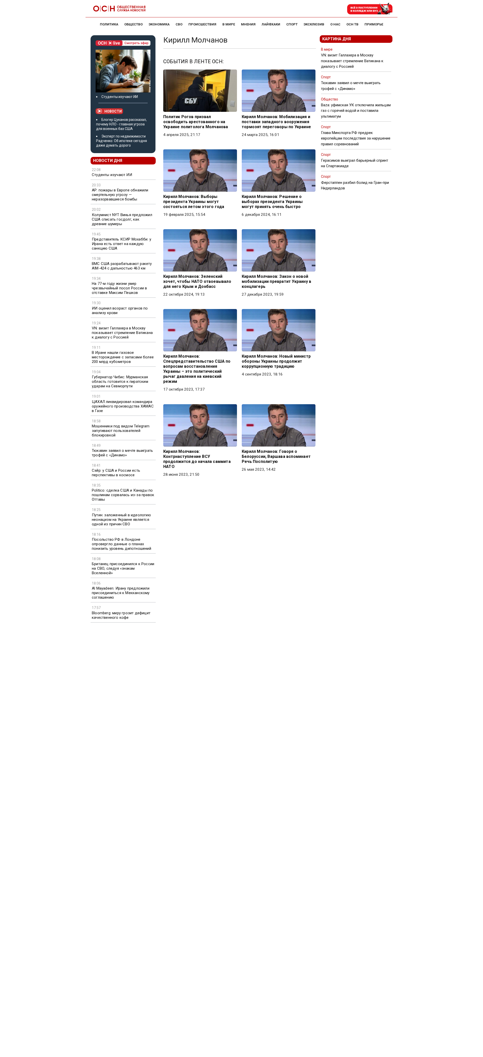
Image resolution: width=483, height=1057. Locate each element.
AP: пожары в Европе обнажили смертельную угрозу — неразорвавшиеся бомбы (120, 194)
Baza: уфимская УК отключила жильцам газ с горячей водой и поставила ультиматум (356, 110)
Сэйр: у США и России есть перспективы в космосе (116, 472)
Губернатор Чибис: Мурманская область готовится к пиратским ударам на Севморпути (120, 381)
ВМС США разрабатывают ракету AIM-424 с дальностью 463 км (122, 265)
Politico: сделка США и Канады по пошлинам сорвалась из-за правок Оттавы (123, 495)
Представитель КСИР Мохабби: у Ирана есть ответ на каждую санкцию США (121, 244)
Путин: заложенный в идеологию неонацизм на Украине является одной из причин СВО (121, 519)
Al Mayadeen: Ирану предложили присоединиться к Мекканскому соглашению (121, 593)
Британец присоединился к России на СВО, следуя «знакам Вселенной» (123, 568)
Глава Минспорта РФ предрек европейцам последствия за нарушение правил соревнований (355, 138)
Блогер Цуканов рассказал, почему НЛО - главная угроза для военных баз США (121, 124)
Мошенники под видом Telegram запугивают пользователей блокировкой (121, 430)
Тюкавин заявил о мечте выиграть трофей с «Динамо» (122, 452)
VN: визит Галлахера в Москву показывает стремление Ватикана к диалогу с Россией (122, 332)
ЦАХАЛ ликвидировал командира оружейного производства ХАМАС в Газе (123, 406)
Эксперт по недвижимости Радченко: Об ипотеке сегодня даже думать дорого (121, 140)
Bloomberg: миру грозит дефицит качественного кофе (121, 615)
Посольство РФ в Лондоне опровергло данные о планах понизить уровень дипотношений (121, 544)
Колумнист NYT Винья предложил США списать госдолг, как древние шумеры (122, 219)
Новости (113, 111)
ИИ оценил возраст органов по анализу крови (120, 310)
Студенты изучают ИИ (119, 97)
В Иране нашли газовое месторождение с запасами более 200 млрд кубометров (123, 357)
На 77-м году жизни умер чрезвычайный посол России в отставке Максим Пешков (119, 288)
